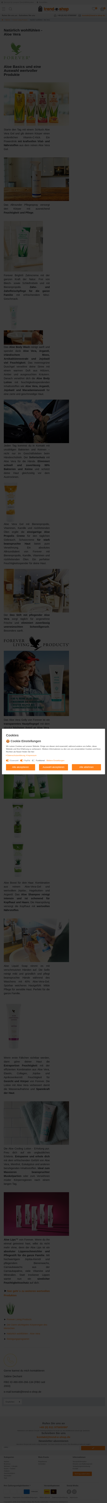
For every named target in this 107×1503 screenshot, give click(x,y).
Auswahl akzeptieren (53, 767)
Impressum (32, 755)
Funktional (40, 760)
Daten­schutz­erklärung (16, 755)
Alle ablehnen (86, 767)
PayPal (27, 760)
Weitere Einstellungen (55, 760)
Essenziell (14, 760)
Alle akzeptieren (20, 767)
